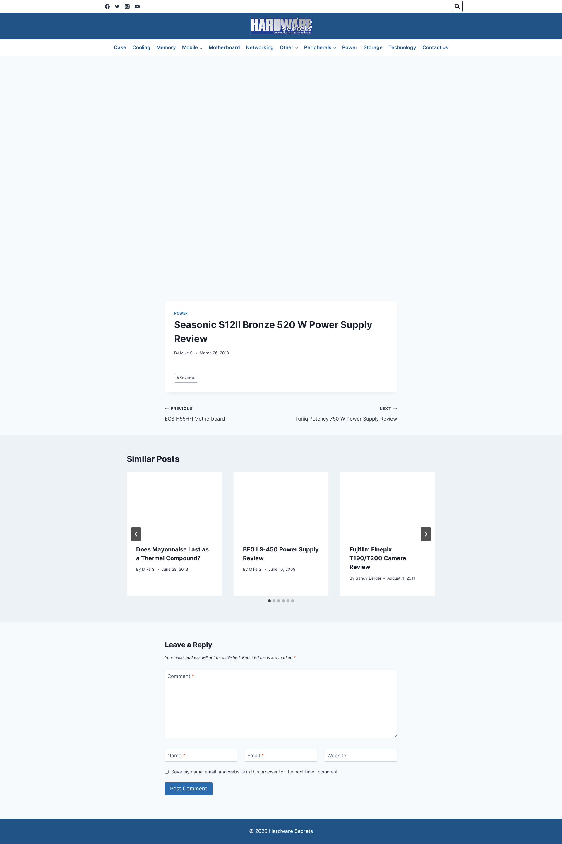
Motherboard (224, 47)
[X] (117, 6)
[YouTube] (137, 6)
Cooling (141, 47)
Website (336, 755)
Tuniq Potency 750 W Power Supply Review (346, 414)
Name (176, 755)
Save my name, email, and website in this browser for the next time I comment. (255, 772)
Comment (180, 676)
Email (255, 755)
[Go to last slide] (136, 534)
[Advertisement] (281, 100)
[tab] (269, 600)
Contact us (435, 47)
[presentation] (174, 503)
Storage (373, 47)
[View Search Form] (457, 6)
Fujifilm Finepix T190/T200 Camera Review (377, 558)
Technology (402, 47)
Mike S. (187, 353)
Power (349, 47)
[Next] (426, 534)
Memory (166, 47)
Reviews (186, 377)
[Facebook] (107, 6)
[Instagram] (127, 6)
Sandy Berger (368, 578)
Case (120, 47)
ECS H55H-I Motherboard (195, 414)
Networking (260, 47)
